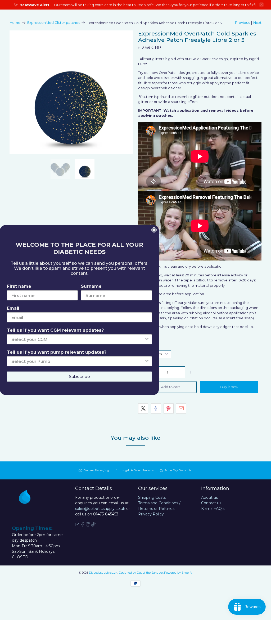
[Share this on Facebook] (156, 408)
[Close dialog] (154, 230)
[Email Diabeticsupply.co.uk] (77, 525)
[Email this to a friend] (181, 408)
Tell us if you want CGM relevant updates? (55, 330)
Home (15, 22)
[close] (261, 4)
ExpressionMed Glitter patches (53, 22)
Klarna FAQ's (212, 508)
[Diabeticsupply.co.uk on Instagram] (88, 525)
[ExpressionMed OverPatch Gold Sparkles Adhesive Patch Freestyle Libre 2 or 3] (71, 92)
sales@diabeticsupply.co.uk (100, 508)
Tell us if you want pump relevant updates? (56, 352)
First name (19, 286)
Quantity (145, 346)
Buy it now (229, 387)
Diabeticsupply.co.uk (103, 572)
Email (13, 308)
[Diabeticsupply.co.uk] (29, 505)
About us (209, 497)
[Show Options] (147, 339)
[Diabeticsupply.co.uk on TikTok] (93, 525)
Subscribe (79, 376)
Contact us (211, 503)
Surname (91, 286)
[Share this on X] (143, 408)
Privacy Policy (151, 514)
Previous (242, 22)
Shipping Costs (152, 497)
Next (257, 22)
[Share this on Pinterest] (169, 408)
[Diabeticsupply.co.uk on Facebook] (82, 525)
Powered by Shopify (178, 572)
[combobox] (77, 339)
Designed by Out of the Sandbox (141, 572)
